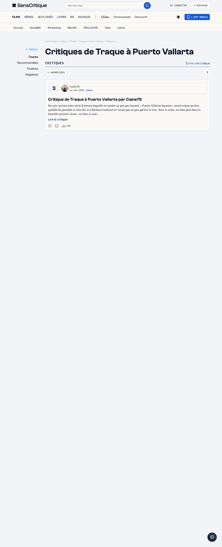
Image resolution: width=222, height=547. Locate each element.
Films (63, 41)
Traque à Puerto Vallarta (91, 41)
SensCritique (51, 41)
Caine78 (75, 86)
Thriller (72, 41)
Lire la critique (58, 119)
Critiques (110, 41)
